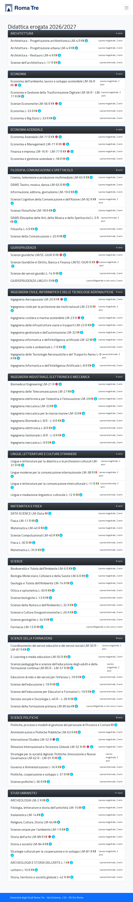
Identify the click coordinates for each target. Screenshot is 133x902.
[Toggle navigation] (126, 8)
